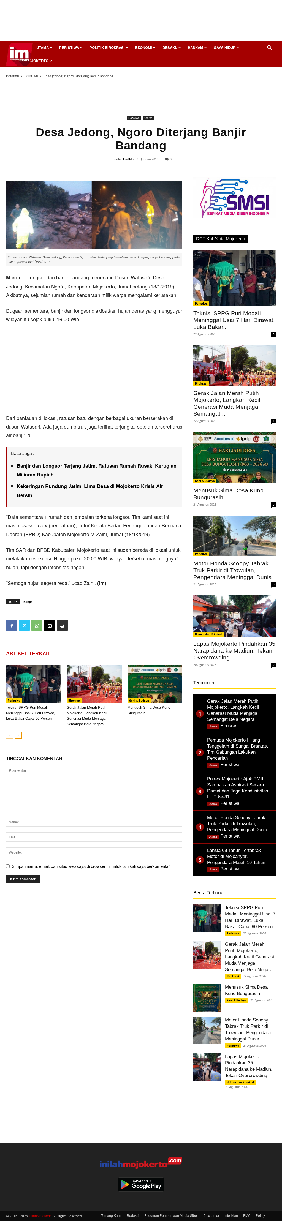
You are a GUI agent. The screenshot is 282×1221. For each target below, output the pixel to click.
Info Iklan (231, 1215)
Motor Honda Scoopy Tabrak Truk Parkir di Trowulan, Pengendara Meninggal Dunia (232, 570)
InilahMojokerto (40, 1215)
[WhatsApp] (36, 625)
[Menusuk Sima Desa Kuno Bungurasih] (155, 684)
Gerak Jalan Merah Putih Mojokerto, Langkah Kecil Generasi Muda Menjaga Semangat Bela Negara (249, 957)
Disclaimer (211, 1215)
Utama (42, 47)
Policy (260, 1215)
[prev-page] (9, 735)
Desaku (169, 47)
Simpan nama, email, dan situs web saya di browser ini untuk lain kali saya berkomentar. (91, 866)
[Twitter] (24, 625)
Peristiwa (69, 47)
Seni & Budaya (139, 700)
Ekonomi (143, 47)
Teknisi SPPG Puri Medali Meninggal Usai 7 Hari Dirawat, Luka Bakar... (234, 320)
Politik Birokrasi (107, 47)
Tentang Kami (111, 1215)
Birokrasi (74, 700)
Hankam (195, 47)
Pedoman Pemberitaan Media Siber (171, 1215)
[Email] (49, 625)
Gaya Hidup (224, 47)
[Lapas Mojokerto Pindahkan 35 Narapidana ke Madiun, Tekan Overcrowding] (234, 616)
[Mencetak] (62, 625)
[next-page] (18, 735)
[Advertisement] (141, 22)
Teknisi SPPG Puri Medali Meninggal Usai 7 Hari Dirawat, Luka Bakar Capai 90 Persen (30, 713)
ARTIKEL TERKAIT (28, 653)
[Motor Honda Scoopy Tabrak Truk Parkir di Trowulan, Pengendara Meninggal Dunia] (234, 536)
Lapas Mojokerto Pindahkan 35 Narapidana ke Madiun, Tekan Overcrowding (234, 651)
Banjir (27, 601)
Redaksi (133, 1215)
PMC (247, 1215)
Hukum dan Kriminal (208, 634)
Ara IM (127, 159)
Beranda (12, 75)
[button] (269, 48)
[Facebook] (11, 625)
